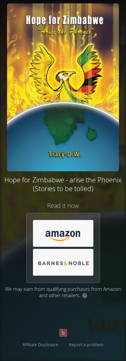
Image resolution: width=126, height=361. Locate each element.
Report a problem (86, 345)
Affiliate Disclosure (40, 345)
